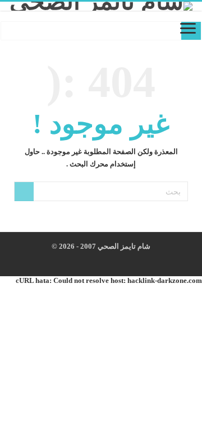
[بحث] (24, 191)
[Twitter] (104, 260)
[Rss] (125, 260)
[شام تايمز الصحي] (101, 6)
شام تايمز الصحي (123, 246)
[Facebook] (115, 260)
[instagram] (93, 260)
